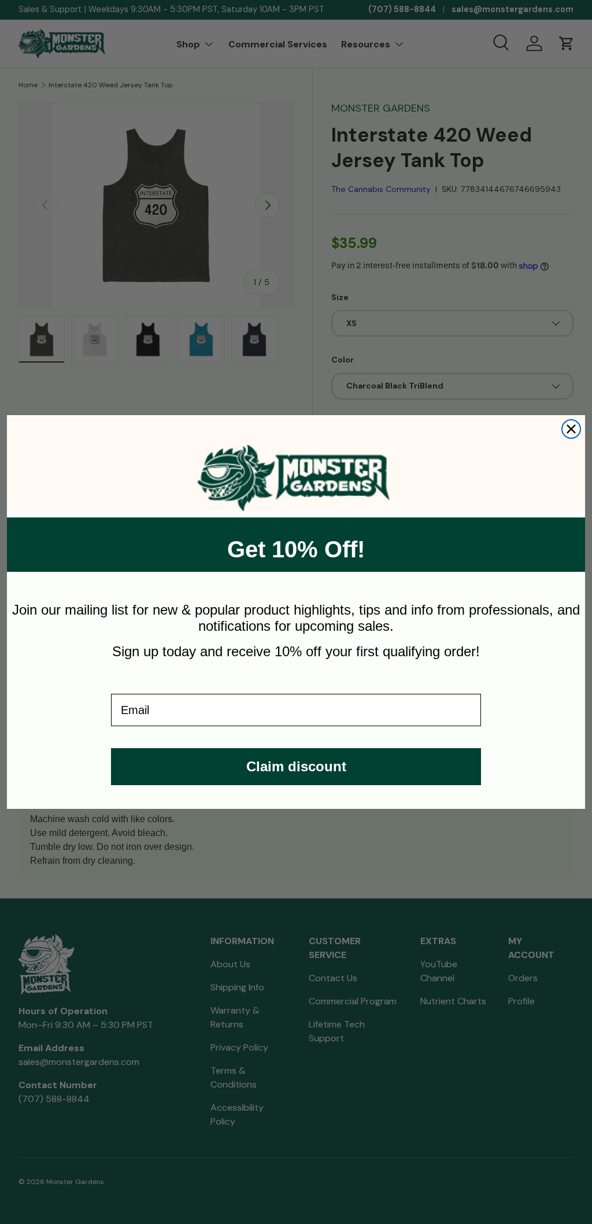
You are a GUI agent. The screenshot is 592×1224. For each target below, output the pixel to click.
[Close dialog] (571, 429)
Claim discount (296, 766)
